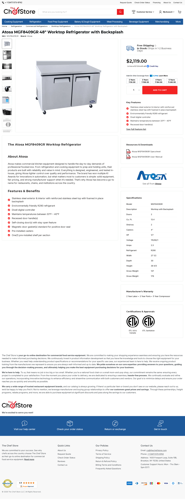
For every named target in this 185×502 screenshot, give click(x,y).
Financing (156, 3)
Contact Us (177, 3)
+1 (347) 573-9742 (155, 454)
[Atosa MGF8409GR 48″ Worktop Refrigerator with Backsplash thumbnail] (7, 44)
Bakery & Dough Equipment (87, 21)
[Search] (120, 12)
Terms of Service (103, 454)
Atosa (158, 184)
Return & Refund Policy (106, 461)
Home (4, 26)
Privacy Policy (102, 450)
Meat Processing (114, 21)
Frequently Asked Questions (108, 468)
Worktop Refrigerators (61, 26)
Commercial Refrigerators (37, 26)
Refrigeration (35, 21)
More (178, 21)
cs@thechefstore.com (156, 450)
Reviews (61, 461)
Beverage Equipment (139, 21)
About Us (167, 3)
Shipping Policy (103, 457)
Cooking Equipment (13, 21)
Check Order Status (142, 3)
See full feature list (136, 129)
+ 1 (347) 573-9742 (13, 2)
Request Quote (126, 3)
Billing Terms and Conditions (108, 465)
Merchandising (162, 21)
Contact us (62, 465)
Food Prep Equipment (58, 21)
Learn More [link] (163, 76)
